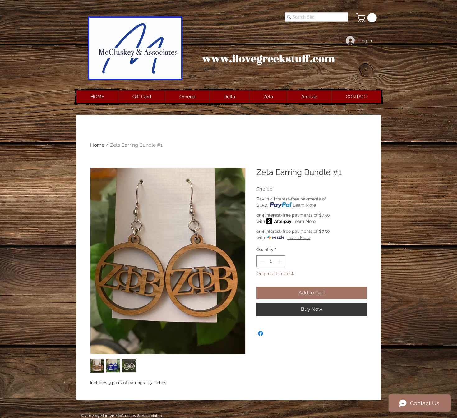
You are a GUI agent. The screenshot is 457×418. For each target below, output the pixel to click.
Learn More (304, 205)
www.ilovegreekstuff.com (268, 59)
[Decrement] (261, 261)
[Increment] (280, 261)
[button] (367, 17)
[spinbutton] (270, 261)
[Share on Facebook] (260, 333)
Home (97, 145)
